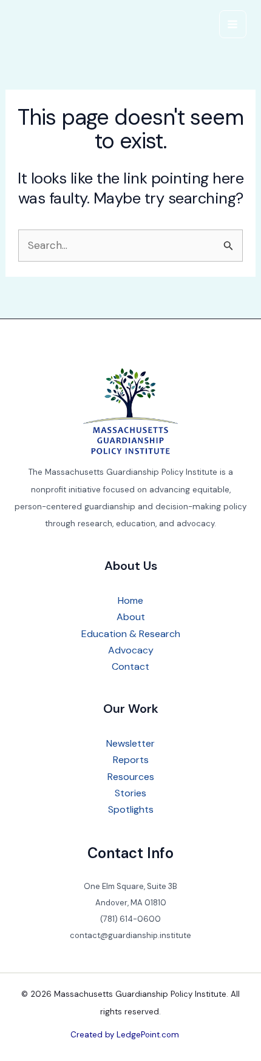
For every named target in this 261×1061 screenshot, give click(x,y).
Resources (130, 776)
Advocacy (131, 650)
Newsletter (130, 743)
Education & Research (130, 633)
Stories (130, 793)
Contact (130, 666)
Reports (131, 759)
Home (130, 600)
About (131, 616)
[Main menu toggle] (233, 24)
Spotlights (131, 809)
